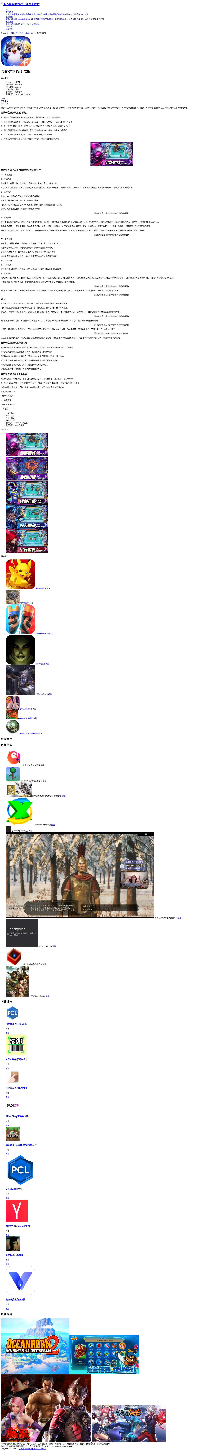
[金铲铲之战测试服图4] (27, 528)
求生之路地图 (11, 24)
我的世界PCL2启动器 (16, 1024)
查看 (42, 765)
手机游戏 (9, 12)
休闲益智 (21, 14)
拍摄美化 (61, 19)
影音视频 (76, 19)
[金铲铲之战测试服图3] (27, 504)
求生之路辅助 (33, 24)
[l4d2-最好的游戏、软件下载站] (20, 4)
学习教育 (100, 19)
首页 (7, 9)
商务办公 (53, 19)
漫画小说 (9, 19)
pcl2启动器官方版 (14, 1189)
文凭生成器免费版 (14, 1255)
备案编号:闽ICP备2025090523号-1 (32, 1449)
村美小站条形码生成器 (17, 1059)
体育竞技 (76, 14)
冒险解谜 (68, 14)
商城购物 (84, 19)
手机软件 (9, 17)
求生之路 (9, 22)
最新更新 (9, 29)
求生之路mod (22, 24)
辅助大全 (17, 19)
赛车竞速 (37, 14)
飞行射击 (45, 14)
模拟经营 (29, 14)
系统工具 (45, 19)
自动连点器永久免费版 (17, 1088)
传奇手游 (53, 14)
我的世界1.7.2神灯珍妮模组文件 (21, 1145)
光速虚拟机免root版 (15, 1299)
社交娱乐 (68, 19)
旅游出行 (29, 19)
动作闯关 (84, 14)
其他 (7, 14)
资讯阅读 (92, 19)
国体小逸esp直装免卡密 (17, 1116)
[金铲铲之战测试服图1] (27, 456)
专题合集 (9, 26)
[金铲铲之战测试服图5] (27, 552)
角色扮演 (13, 14)
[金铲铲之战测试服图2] (27, 480)
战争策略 (61, 14)
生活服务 (37, 19)
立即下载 (4, 101)
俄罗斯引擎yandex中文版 (18, 1226)
